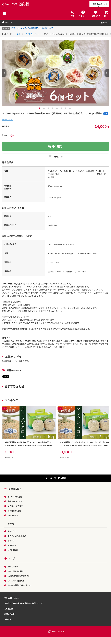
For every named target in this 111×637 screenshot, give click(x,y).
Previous (4, 73)
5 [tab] (57, 108)
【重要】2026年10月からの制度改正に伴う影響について (32, 28)
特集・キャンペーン (15, 501)
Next (106, 73)
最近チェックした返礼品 (17, 536)
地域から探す (13, 515)
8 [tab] (70, 108)
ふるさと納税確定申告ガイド (18, 576)
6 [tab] (61, 108)
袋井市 (6, 376)
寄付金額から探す (15, 510)
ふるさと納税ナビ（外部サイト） (19, 585)
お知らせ (7, 619)
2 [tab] (44, 108)
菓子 (18, 34)
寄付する (11, 540)
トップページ (7, 34)
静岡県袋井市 (7, 119)
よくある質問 (13, 550)
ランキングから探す (15, 496)
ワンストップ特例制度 (16, 580)
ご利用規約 (8, 608)
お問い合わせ (9, 614)
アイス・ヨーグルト (32, 34)
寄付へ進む (55, 146)
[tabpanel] (55, 73)
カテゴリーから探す (15, 506)
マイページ (83, 16)
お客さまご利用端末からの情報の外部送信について (23, 603)
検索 (72, 16)
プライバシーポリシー (12, 598)
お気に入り (95, 16)
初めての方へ (13, 566)
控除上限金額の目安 (16, 571)
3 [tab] (48, 108)
